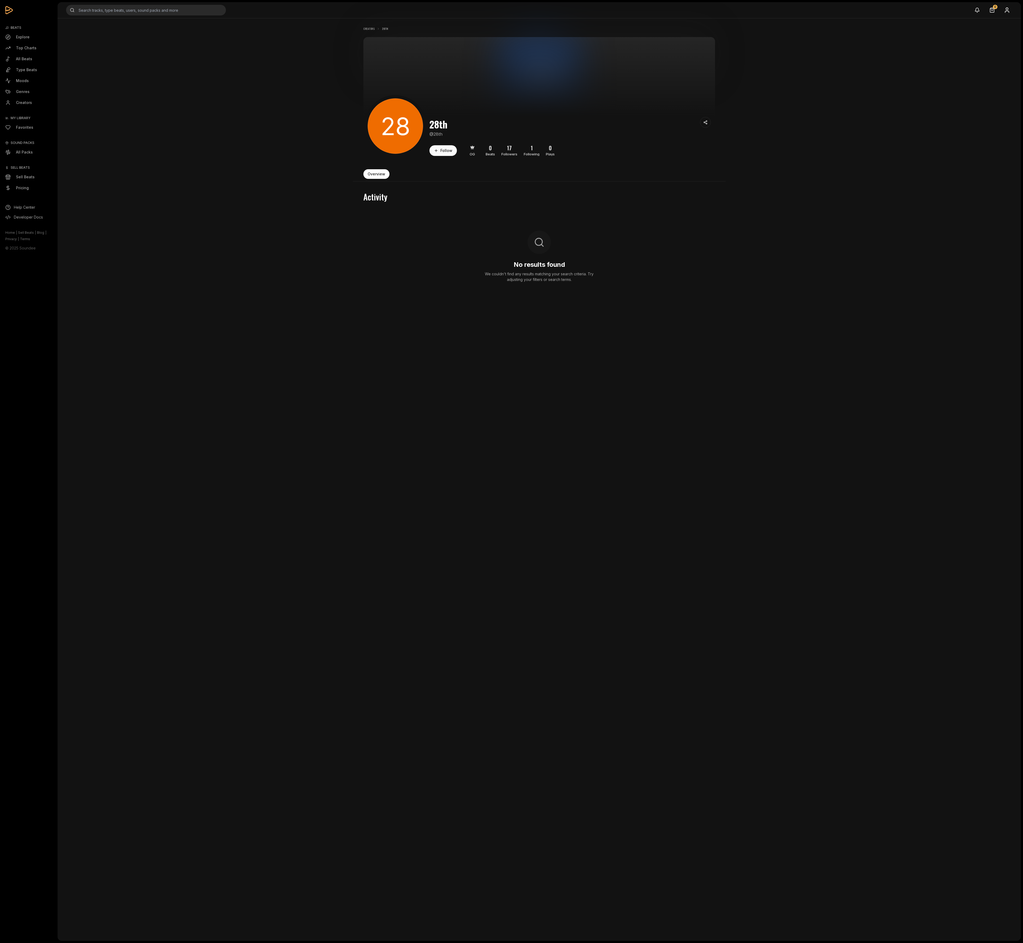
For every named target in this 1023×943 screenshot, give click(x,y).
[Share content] (705, 122)
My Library (21, 118)
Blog (40, 233)
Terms (25, 239)
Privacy (11, 239)
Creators (369, 29)
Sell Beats (26, 233)
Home (10, 233)
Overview (376, 174)
